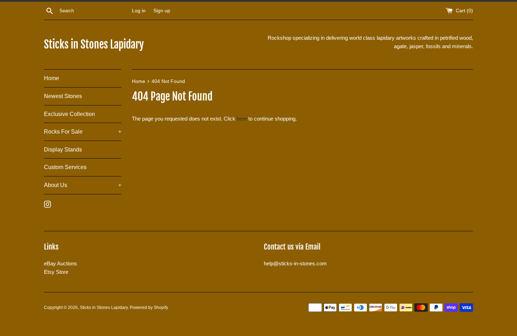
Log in (139, 10)
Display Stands (63, 150)
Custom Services (65, 167)
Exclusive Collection (69, 114)
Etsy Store (56, 272)
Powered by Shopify (149, 307)
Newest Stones (63, 96)
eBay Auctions (60, 263)
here (242, 119)
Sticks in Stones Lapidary (94, 44)
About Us (82, 185)
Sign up (161, 10)
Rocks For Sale (82, 132)
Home (51, 78)
